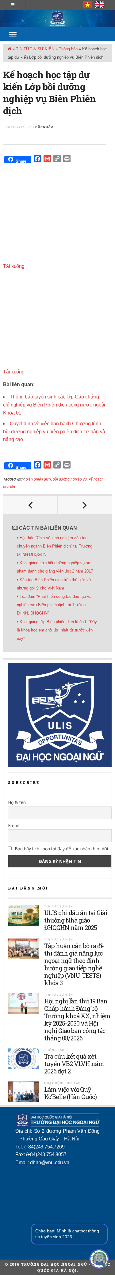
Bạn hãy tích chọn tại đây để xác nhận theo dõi (60, 849)
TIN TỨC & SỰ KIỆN (35, 49)
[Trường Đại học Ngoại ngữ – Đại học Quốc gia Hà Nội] (57, 18)
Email (13, 825)
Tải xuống (14, 266)
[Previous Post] (30, 505)
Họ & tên (17, 802)
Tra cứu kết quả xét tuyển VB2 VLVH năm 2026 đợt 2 (74, 1063)
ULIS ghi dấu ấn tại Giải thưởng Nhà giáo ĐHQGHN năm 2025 (75, 920)
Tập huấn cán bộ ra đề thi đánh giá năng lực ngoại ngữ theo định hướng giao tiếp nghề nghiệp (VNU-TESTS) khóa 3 (73, 964)
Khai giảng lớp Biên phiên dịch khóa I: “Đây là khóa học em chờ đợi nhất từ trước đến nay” (57, 630)
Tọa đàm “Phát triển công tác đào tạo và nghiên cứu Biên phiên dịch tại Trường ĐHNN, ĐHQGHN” (54, 604)
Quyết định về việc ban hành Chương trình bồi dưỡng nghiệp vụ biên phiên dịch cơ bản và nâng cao (54, 431)
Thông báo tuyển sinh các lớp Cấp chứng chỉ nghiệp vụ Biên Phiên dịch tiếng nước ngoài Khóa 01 (54, 404)
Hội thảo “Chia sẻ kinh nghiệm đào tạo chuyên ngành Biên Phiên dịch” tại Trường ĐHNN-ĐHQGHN (54, 546)
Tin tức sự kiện (58, 906)
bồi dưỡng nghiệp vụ (70, 479)
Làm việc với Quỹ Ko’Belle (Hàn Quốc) (70, 1092)
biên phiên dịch (38, 479)
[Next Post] (85, 505)
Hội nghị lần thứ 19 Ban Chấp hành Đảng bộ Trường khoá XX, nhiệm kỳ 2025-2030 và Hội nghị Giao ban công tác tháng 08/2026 (77, 1019)
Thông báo (68, 49)
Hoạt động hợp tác (62, 1083)
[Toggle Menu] (13, 34)
